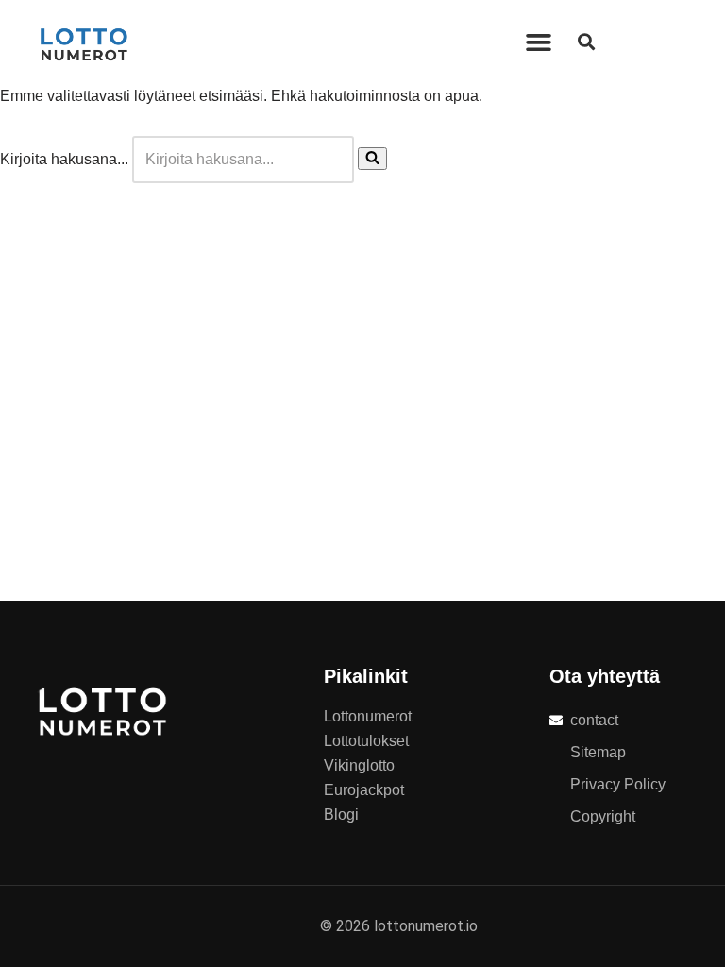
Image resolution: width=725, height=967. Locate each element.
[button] (539, 42)
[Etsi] (372, 158)
